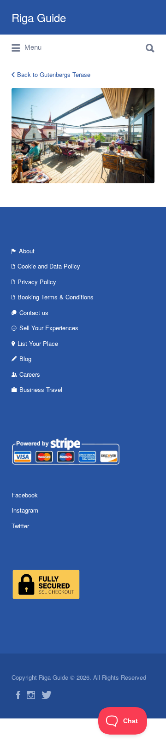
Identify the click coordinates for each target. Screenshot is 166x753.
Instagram (25, 510)
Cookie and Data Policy (49, 266)
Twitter (20, 525)
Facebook (25, 494)
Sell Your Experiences (48, 327)
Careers (29, 374)
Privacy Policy (37, 281)
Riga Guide (39, 17)
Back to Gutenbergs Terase (53, 74)
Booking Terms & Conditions (56, 296)
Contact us (33, 312)
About (27, 250)
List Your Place (38, 343)
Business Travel (40, 389)
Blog (25, 358)
